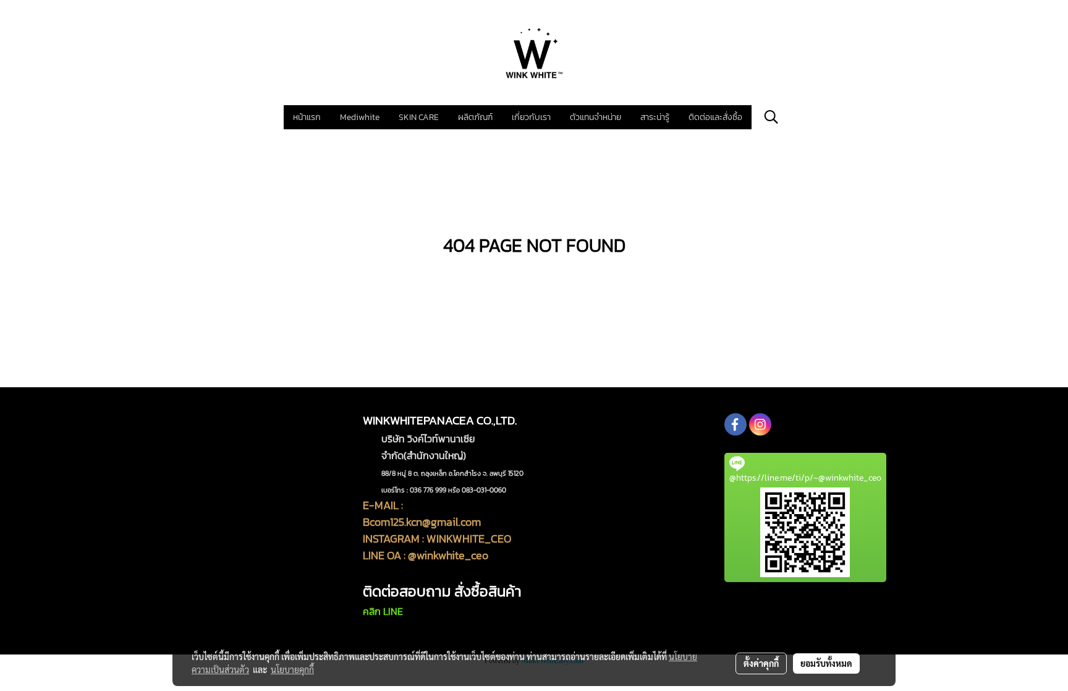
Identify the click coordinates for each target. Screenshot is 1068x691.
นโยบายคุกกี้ (292, 669)
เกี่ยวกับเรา (531, 117)
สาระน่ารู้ (654, 117)
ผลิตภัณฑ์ (475, 117)
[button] (771, 117)
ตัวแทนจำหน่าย (595, 117)
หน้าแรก (307, 117)
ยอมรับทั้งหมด (826, 663)
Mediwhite (359, 117)
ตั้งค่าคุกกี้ (761, 663)
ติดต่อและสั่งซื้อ (715, 117)
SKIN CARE (419, 117)
